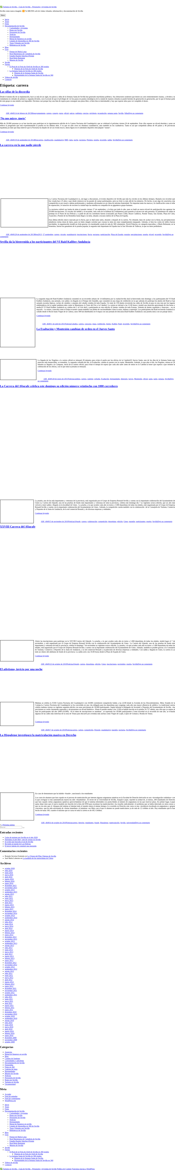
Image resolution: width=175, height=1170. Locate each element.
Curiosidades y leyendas (19, 28)
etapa (94, 324)
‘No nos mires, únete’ (13, 118)
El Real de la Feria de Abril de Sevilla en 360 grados (29, 67)
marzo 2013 (9, 956)
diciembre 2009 (10, 1038)
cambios (77, 379)
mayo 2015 (9, 901)
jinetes (108, 324)
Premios (90, 140)
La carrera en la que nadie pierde (20, 145)
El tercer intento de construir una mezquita (20, 846)
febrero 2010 (9, 1033)
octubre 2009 (10, 1042)
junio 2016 (9, 873)
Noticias (13, 34)
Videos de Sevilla (11, 77)
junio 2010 (9, 1025)
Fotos (7, 24)
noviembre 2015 (11, 888)
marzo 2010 (9, 1031)
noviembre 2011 (11, 991)
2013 (40, 234)
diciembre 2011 (10, 988)
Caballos (74, 324)
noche (76, 140)
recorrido (103, 140)
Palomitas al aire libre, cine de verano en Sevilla (23, 840)
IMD (66, 140)
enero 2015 (9, 909)
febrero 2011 (9, 1008)
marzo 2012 (9, 982)
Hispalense (104, 823)
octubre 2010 (10, 1016)
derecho (81, 823)
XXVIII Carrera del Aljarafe (17, 526)
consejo (55, 113)
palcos (72, 113)
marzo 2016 (9, 879)
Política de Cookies (64, 1169)
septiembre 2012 (11, 969)
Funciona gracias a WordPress (83, 1169)
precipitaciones (136, 234)
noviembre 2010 (11, 1014)
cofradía (97, 379)
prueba (96, 140)
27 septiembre (48, 234)
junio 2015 (9, 898)
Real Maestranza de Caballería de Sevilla (25, 54)
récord (151, 234)
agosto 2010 (9, 1021)
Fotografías (9, 1065)
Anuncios (8, 1052)
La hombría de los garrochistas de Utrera (38, 858)
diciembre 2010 (10, 1012)
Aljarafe (77, 521)
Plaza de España (117, 234)
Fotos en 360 (10, 1067)
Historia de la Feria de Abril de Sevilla (28, 69)
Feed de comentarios (12, 1099)
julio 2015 (8, 896)
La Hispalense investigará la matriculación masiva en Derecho (38, 735)
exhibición (101, 324)
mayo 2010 (9, 1027)
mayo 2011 (9, 1001)
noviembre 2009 (11, 1040)
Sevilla (7, 62)
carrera (48, 113)
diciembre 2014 (10, 911)
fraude (96, 823)
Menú (3, 15)
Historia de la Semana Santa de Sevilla (28, 73)
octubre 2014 (10, 916)
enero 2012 (9, 986)
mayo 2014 (9, 926)
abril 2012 (8, 980)
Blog (6, 47)
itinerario (124, 379)
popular (127, 234)
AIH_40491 (10, 113)
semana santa (112, 113)
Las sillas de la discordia (15, 91)
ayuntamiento (40, 113)
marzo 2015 (9, 905)
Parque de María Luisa (18, 52)
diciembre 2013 (10, 937)
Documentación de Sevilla (15, 26)
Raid (120, 324)
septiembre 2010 (11, 1018)
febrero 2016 (9, 881)
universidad (130, 823)
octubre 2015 (10, 890)
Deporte (97, 730)
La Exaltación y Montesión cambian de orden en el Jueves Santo (75, 328)
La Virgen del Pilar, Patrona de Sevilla (41, 856)
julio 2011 (8, 997)
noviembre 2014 (11, 913)
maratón (132, 521)
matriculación (114, 823)
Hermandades (15, 37)
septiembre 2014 (11, 918)
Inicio (7, 19)
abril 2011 (8, 1003)
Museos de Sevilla (16, 60)
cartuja (80, 730)
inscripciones (82, 234)
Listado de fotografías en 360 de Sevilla (24, 41)
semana (161, 379)
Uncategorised (10, 1084)
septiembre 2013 (11, 943)
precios (85, 113)
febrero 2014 (9, 933)
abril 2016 (8, 877)
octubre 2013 (10, 941)
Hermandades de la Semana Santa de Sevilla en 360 (33, 75)
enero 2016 (9, 883)
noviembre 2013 (11, 939)
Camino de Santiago (12, 1059)
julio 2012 (8, 973)
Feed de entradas (11, 1096)
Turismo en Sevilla (12, 1082)
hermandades (115, 379)
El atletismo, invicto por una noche (21, 669)
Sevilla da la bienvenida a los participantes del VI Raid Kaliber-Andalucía (45, 241)
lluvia (90, 234)
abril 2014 (8, 928)
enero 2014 (9, 935)
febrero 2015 (9, 907)
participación (105, 234)
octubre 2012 (10, 967)
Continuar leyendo (7, 105)
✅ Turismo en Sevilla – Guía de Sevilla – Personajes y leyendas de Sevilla (28, 7)
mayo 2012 (9, 978)
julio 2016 (8, 871)
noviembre (121, 664)
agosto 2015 (9, 894)
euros (61, 113)
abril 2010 (8, 1029)
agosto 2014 (9, 920)
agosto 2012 (9, 971)
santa (150, 379)
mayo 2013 (9, 952)
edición (120, 521)
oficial (66, 113)
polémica (78, 113)
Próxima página (9, 825)
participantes (140, 521)
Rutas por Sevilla (16, 30)
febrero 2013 (9, 958)
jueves (130, 379)
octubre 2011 (10, 993)
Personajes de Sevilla (17, 32)
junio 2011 (9, 999)
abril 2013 (8, 954)
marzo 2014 (9, 931)
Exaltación (105, 379)
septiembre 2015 (11, 892)
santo (155, 379)
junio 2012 (9, 976)
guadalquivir (59, 140)
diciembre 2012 (10, 963)
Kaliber (114, 324)
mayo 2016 (9, 875)
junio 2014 (9, 924)
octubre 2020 (10, 868)
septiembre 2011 (11, 995)
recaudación (102, 113)
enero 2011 (9, 1010)
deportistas (112, 521)
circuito (63, 234)
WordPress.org (10, 1101)
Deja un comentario (135, 113)
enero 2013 (9, 961)
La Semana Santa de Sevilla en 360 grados (26, 71)
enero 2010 (9, 1036)
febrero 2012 (9, 984)
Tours (7, 22)
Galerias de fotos (11, 1069)
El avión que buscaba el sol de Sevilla (19, 842)
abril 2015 (8, 903)
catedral (90, 379)
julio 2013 (8, 948)
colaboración (92, 521)
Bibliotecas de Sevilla (18, 45)
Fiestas (7, 64)
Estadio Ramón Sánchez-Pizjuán (22, 56)
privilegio (93, 113)
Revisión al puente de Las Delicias (18, 844)
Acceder (8, 1094)
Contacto (8, 79)
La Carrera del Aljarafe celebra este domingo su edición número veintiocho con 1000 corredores (59, 386)
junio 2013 (9, 950)
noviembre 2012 (11, 965)
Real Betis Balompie (17, 58)
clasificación (48, 140)
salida (110, 140)
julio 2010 (8, 1023)
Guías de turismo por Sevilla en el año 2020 (21, 837)
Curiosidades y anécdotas (14, 1061)
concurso (88, 324)
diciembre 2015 (10, 886)
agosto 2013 (9, 946)
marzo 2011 (9, 1006)
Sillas (126, 113)
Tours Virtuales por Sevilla (20, 43)
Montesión (138, 379)
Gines (126, 521)
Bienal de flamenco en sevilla (21, 39)
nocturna (82, 140)
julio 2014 (8, 922)
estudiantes (89, 823)
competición (102, 521)
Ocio (6, 49)
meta (71, 140)
